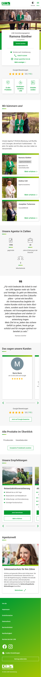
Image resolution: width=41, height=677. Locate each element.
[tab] (8, 440)
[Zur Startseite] (20, 667)
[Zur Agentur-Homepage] (6, 4)
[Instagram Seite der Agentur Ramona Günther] (10, 646)
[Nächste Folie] (38, 403)
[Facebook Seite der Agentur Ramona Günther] (4, 646)
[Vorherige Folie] (3, 403)
